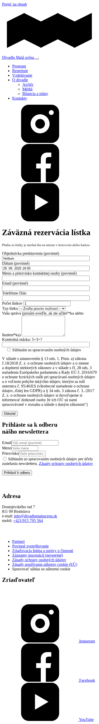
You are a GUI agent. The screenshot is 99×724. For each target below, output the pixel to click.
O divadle (20, 80)
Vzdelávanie (22, 75)
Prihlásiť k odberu (17, 473)
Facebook (86, 680)
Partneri (18, 541)
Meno (6, 448)
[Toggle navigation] (37, 59)
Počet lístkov (12, 303)
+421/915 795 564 (28, 520)
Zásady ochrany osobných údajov (66, 463)
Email (6, 442)
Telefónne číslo (14, 293)
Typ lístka (10, 308)
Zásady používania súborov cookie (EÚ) (44, 564)
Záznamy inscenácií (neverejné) (37, 555)
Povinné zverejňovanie (30, 546)
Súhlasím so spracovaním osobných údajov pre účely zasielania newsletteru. (47, 461)
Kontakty (19, 98)
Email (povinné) (15, 283)
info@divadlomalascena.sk (35, 516)
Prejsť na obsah (14, 4)
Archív (28, 84)
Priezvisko (10, 453)
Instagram (86, 641)
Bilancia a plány (35, 93)
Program (19, 66)
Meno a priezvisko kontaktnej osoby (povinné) (39, 273)
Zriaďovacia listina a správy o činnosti (42, 550)
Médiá (27, 89)
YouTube (86, 719)
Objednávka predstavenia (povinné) (30, 253)
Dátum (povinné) (15, 263)
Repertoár (20, 71)
